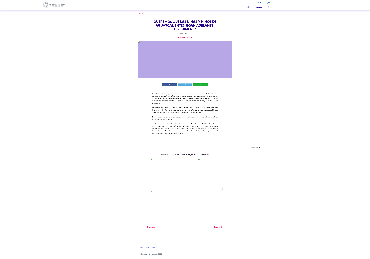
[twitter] (147, 248)
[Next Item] (222, 189)
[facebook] (141, 248)
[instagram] (153, 248)
